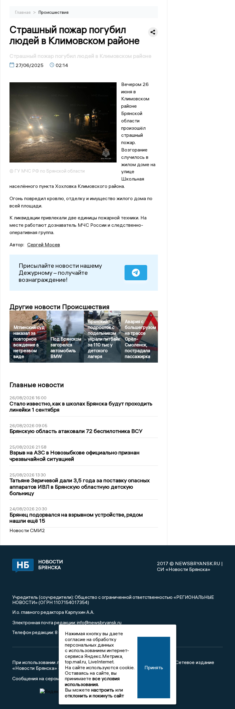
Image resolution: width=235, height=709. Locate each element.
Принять (153, 667)
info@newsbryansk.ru (99, 622)
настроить (102, 690)
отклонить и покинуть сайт (94, 695)
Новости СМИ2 (27, 530)
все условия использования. (92, 681)
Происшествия (54, 12)
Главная (23, 12)
